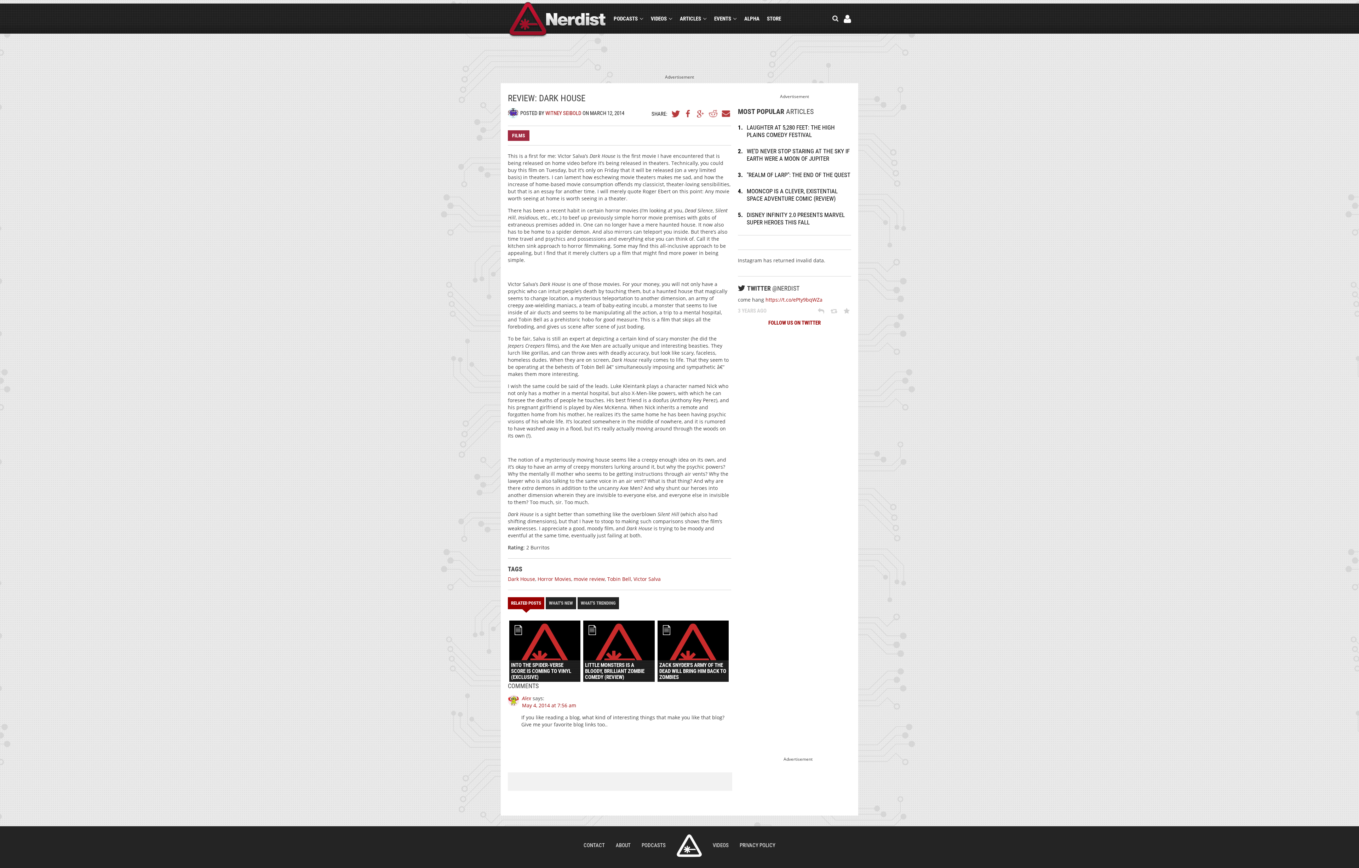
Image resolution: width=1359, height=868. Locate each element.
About (623, 845)
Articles (690, 19)
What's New (561, 603)
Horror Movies (554, 579)
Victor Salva (647, 579)
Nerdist (557, 20)
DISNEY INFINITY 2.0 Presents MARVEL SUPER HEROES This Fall (796, 218)
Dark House (521, 579)
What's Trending (598, 603)
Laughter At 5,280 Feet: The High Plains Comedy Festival (791, 131)
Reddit (713, 114)
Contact (594, 845)
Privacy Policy (757, 845)
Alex (526, 698)
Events (722, 19)
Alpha (751, 19)
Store (774, 19)
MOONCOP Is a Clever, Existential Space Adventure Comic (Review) (792, 195)
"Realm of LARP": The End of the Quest (798, 174)
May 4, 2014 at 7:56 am (549, 705)
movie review (589, 579)
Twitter (676, 114)
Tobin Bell (619, 579)
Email (725, 114)
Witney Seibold (563, 113)
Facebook (688, 114)
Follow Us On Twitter (794, 323)
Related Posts (526, 603)
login (847, 19)
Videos (659, 19)
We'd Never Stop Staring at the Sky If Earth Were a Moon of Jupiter (798, 155)
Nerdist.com (689, 845)
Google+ (700, 114)
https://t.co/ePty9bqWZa (793, 299)
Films (518, 135)
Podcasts (626, 19)
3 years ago (752, 311)
